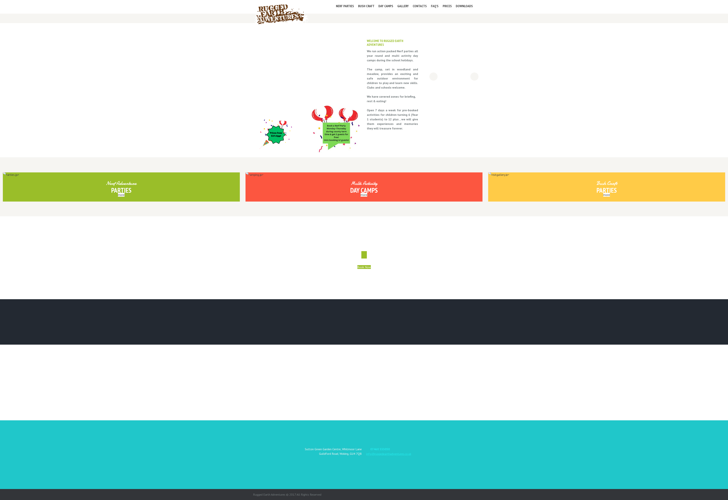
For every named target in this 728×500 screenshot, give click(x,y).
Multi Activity (364, 183)
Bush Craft (606, 183)
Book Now (364, 267)
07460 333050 (380, 449)
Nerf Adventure (121, 183)
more (121, 195)
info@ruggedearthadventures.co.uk (388, 454)
